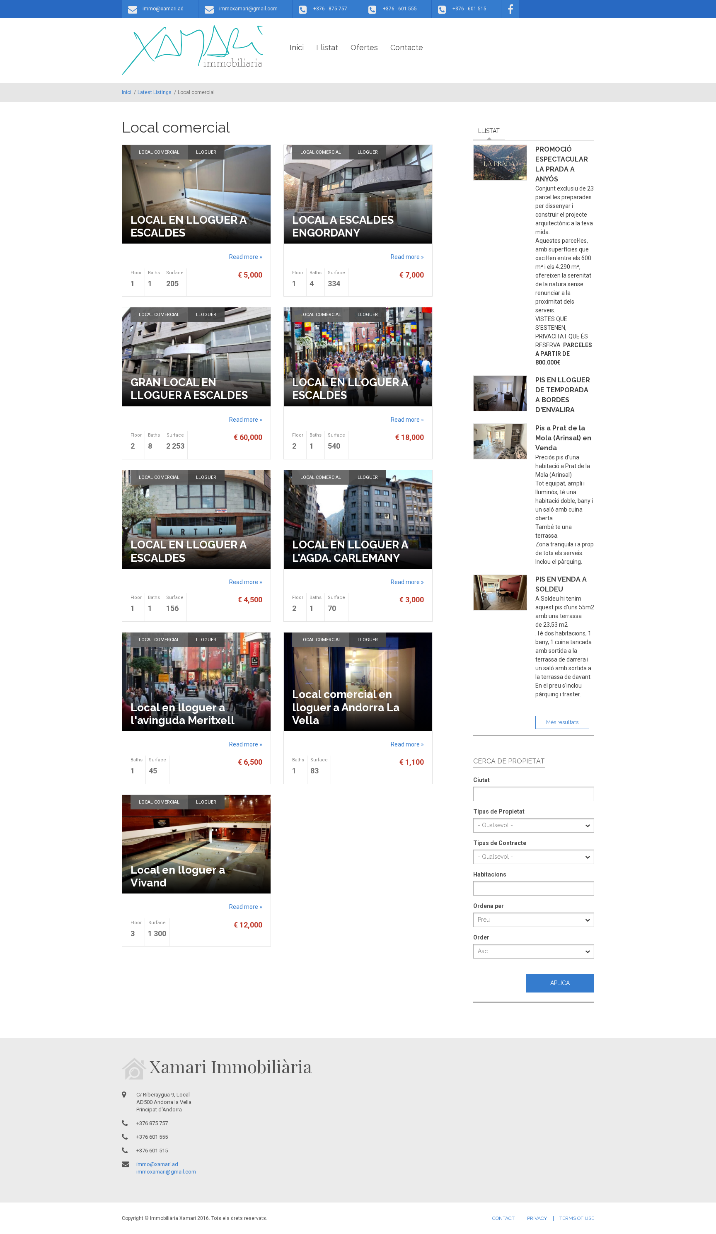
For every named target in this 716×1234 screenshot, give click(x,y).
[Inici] (192, 50)
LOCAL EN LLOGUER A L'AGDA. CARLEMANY (350, 551)
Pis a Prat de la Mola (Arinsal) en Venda (563, 438)
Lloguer (206, 152)
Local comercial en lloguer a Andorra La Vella (345, 707)
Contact (503, 1218)
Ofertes (364, 47)
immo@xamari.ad (163, 9)
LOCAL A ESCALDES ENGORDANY (343, 226)
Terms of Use (576, 1218)
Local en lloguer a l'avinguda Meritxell (183, 714)
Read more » (245, 257)
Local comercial (159, 152)
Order (481, 937)
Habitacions (489, 874)
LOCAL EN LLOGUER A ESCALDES (188, 226)
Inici (297, 47)
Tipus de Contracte (499, 843)
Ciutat (481, 780)
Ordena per (488, 906)
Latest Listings (155, 92)
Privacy (537, 1218)
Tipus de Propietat (499, 811)
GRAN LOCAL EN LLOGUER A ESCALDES (189, 388)
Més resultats (562, 722)
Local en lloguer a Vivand (178, 876)
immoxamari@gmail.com (248, 9)
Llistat (327, 47)
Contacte (406, 47)
